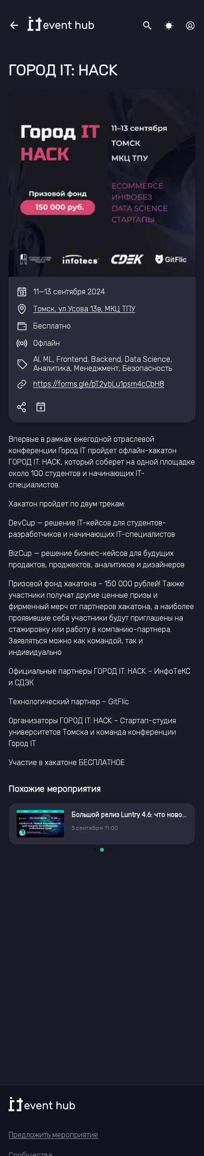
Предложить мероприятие (53, 1134)
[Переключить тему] (168, 25)
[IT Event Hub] (61, 24)
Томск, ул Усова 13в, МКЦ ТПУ (84, 308)
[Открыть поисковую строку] (147, 25)
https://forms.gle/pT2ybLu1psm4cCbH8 (98, 384)
